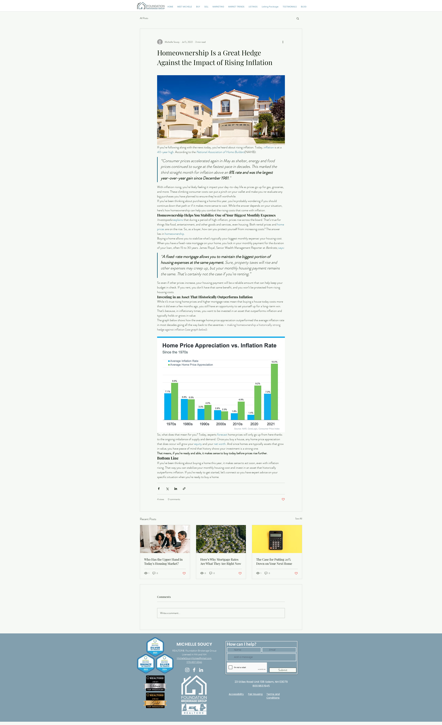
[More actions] (283, 42)
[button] (297, 18)
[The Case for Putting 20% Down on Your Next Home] (277, 539)
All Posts (144, 18)
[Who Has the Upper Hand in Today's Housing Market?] (165, 539)
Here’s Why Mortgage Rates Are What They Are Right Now (220, 561)
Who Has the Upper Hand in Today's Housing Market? (163, 561)
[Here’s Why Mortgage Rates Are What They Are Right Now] (221, 539)
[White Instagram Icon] (187, 670)
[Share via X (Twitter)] (167, 488)
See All (298, 518)
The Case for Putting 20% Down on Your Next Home (274, 561)
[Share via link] (184, 488)
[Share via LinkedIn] (175, 488)
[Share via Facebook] (158, 488)
